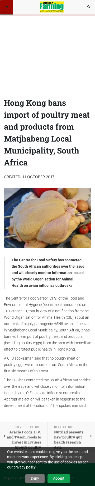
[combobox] (88, 6)
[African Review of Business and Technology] (52, 6)
